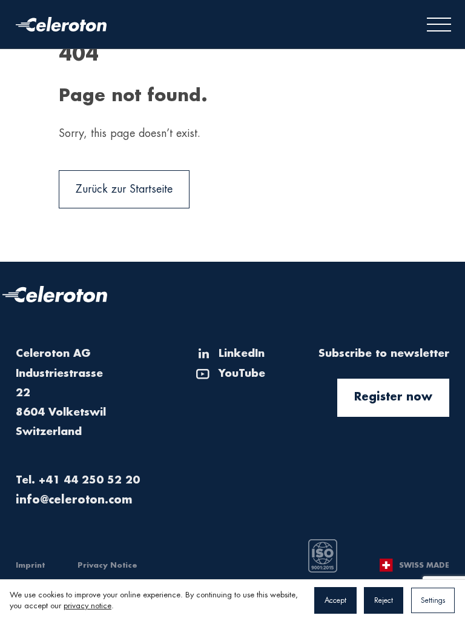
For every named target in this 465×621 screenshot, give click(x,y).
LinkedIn (242, 353)
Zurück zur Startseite (124, 189)
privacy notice (87, 605)
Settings (433, 600)
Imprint (30, 565)
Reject (383, 600)
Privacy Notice (107, 565)
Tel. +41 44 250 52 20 (78, 480)
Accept (335, 600)
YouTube (242, 373)
